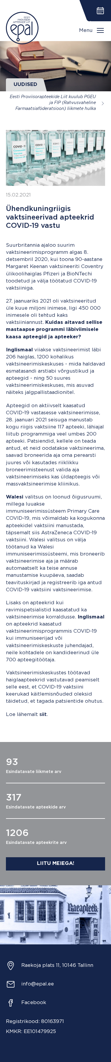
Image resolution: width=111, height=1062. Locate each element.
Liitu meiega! (55, 863)
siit (43, 714)
